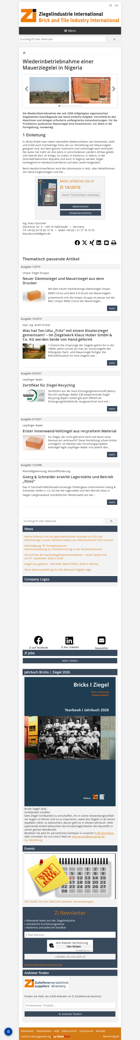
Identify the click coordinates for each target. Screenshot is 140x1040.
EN (116, 5)
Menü (72, 31)
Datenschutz (69, 1031)
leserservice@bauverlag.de (88, 836)
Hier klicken (74, 946)
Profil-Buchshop (104, 833)
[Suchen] (114, 39)
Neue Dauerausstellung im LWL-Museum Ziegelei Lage (57, 569)
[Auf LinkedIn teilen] (99, 244)
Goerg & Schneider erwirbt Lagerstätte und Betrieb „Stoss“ (68, 479)
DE (110, 5)
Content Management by (36, 1036)
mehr (112, 308)
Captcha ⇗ (84, 950)
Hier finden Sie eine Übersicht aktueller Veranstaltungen (59, 901)
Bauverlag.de (111, 1036)
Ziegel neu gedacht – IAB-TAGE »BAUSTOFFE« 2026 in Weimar (61, 564)
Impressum (86, 1031)
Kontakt (100, 1031)
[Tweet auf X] (84, 244)
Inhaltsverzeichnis (80, 213)
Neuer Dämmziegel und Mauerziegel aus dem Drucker (63, 280)
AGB (56, 1031)
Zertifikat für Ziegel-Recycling (49, 385)
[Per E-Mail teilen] (106, 242)
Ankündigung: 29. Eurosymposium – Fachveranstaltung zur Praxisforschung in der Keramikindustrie (63, 547)
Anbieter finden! (71, 1014)
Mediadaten (44, 1031)
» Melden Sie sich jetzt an (70, 956)
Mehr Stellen (70, 660)
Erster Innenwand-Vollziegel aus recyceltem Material (69, 431)
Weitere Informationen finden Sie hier (43, 964)
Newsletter (27, 1031)
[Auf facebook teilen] (77, 244)
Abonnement (80, 206)
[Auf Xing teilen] (92, 244)
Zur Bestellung (33, 840)
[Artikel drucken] (113, 242)
